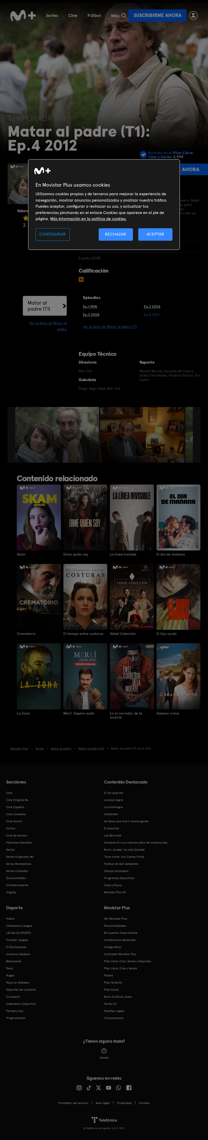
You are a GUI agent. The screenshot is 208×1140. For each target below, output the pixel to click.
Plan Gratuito (113, 982)
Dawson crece (168, 713)
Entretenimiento (17, 885)
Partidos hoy (14, 1011)
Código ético (112, 947)
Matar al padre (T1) (39, 306)
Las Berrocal (112, 835)
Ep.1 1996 (90, 307)
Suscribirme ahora (157, 15)
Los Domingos (113, 807)
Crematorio (26, 634)
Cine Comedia (16, 814)
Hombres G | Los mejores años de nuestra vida (135, 842)
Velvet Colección (123, 634)
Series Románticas (18, 864)
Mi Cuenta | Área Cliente (120, 933)
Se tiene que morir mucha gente (126, 821)
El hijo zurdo (167, 634)
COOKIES (144, 1103)
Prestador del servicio (73, 1103)
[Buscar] (124, 15)
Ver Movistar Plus (115, 918)
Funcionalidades (115, 926)
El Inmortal (111, 828)
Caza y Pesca (113, 885)
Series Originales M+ (20, 857)
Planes (108, 975)
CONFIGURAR (52, 234)
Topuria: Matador (18, 982)
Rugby (10, 975)
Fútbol (94, 15)
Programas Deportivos (119, 878)
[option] (57, 435)
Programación (16, 1018)
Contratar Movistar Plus (120, 954)
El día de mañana (171, 554)
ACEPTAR (155, 234)
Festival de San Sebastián (121, 864)
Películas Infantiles (19, 842)
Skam (21, 554)
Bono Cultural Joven (118, 997)
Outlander (111, 814)
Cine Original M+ (17, 800)
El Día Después (16, 947)
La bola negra (113, 800)
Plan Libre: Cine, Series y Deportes (127, 961)
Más (115, 15)
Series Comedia (17, 871)
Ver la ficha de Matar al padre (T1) (110, 327)
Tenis (9, 968)
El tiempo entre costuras (83, 634)
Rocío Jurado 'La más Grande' (124, 849)
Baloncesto (13, 961)
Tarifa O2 (110, 1004)
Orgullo (11, 892)
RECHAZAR (115, 234)
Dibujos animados (116, 871)
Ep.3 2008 (91, 315)
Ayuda (104, 1057)
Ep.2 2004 (152, 307)
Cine (72, 15)
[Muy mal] (26, 218)
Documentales (16, 878)
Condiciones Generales (120, 940)
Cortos (10, 828)
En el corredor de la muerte (126, 715)
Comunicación (114, 1018)
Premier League (17, 940)
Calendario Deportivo (21, 1004)
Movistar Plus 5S (115, 892)
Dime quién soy (75, 554)
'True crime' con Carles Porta (124, 857)
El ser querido (113, 793)
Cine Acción (14, 821)
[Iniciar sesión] (193, 15)
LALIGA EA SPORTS (18, 933)
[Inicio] (23, 15)
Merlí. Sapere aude (78, 713)
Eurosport (13, 997)
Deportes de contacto (21, 989)
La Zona (23, 713)
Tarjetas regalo (114, 1011)
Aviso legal (103, 1103)
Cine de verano (16, 835)
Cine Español (15, 807)
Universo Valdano (18, 954)
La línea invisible (123, 554)
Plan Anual (111, 989)
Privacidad (124, 1103)
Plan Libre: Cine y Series (120, 968)
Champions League (19, 926)
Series (52, 15)
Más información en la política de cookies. (88, 218)
